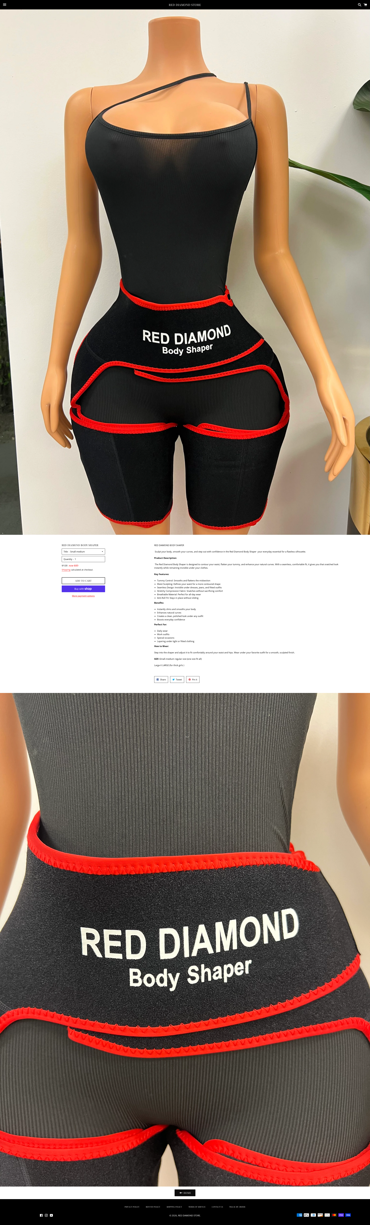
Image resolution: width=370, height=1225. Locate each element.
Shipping (66, 569)
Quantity (68, 559)
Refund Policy (153, 1207)
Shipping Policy (174, 1207)
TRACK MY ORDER (237, 1207)
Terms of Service (197, 1207)
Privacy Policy (132, 1207)
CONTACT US (217, 1207)
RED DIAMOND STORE (185, 5)
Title (66, 551)
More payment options (83, 595)
